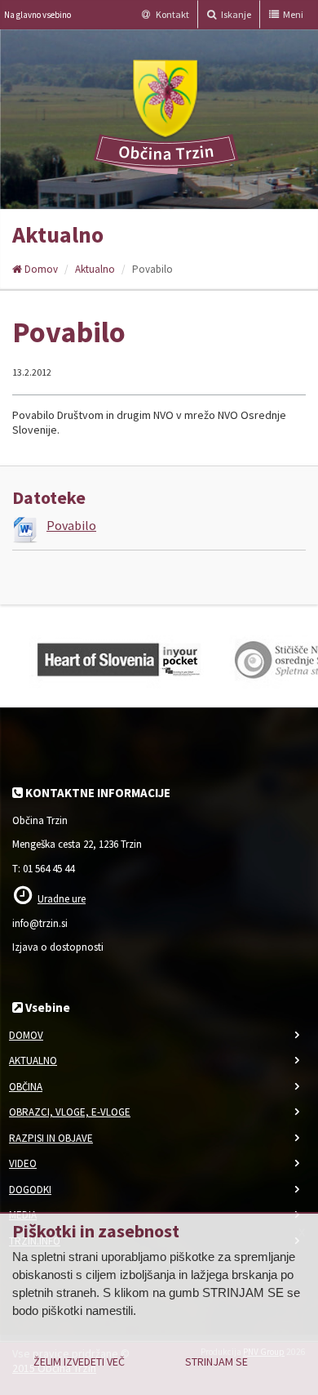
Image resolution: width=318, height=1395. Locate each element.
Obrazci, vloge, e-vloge (69, 1112)
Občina (25, 1087)
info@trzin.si (40, 923)
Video (23, 1163)
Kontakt (171, 14)
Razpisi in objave (51, 1138)
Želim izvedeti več (79, 1361)
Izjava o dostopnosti (58, 947)
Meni (292, 14)
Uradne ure (62, 899)
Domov (40, 269)
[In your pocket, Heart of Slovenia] (118, 655)
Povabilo (71, 525)
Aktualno (95, 269)
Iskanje (235, 14)
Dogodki (30, 1190)
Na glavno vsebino (37, 14)
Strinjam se (216, 1361)
